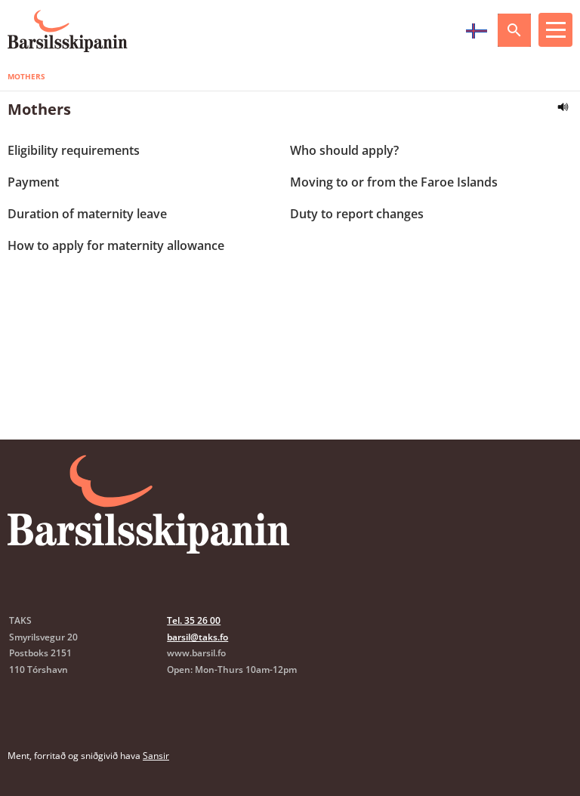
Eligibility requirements (74, 150)
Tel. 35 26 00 (194, 620)
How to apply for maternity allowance (116, 245)
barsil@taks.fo (197, 637)
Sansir (156, 755)
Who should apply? (344, 150)
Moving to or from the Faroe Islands (394, 182)
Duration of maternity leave (87, 213)
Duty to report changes (357, 213)
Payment (33, 182)
